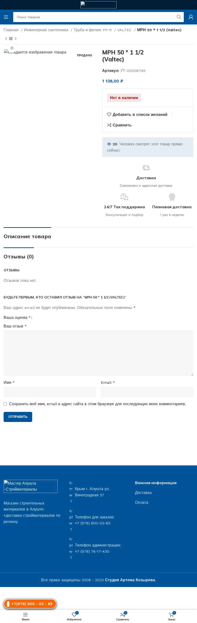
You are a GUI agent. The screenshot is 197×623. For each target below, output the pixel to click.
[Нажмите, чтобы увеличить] (12, 48)
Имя (9, 382)
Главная (12, 30)
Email (108, 382)
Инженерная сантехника (46, 30)
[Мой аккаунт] (191, 17)
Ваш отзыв (15, 326)
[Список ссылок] (164, 493)
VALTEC (125, 30)
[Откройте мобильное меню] (6, 17)
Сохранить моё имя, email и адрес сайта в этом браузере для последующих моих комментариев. (97, 404)
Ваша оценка (17, 318)
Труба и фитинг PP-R (93, 30)
